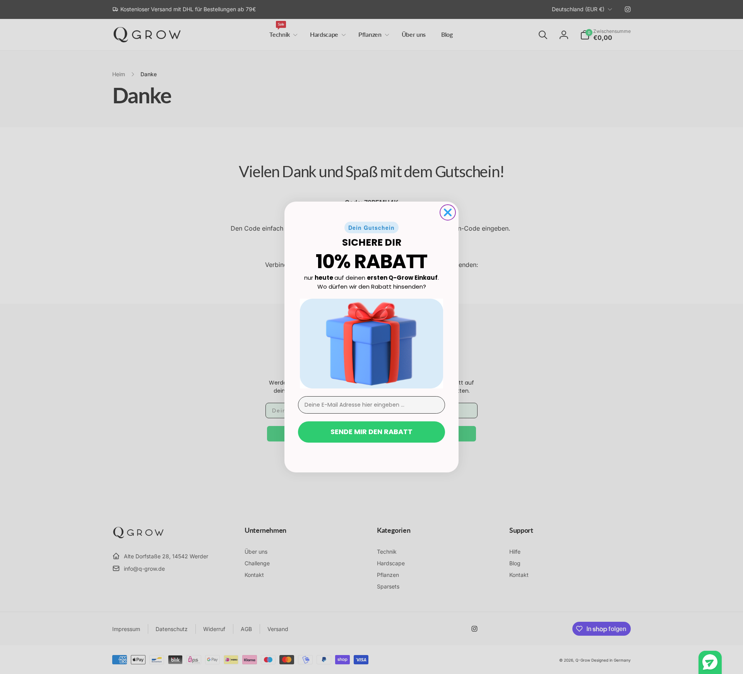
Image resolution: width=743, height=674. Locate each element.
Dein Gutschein (371, 227)
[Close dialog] (447, 212)
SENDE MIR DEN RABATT (371, 431)
